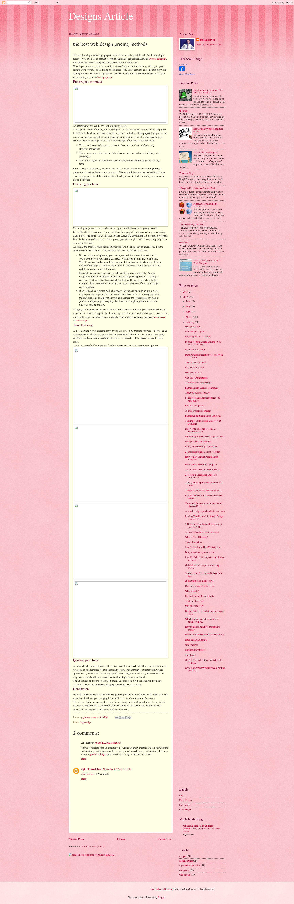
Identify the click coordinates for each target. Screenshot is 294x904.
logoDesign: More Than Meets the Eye (203, 547)
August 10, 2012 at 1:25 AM (108, 742)
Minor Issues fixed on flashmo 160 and (203, 469)
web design (184, 874)
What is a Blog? (186, 173)
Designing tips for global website (200, 552)
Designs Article (101, 15)
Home (121, 839)
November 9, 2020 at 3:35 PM (117, 769)
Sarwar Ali (183, 65)
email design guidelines (196, 639)
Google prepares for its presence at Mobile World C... (205, 669)
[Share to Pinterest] (129, 717)
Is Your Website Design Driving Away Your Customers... (203, 343)
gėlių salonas (87, 773)
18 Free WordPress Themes (198, 410)
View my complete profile (208, 44)
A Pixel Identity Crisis (195, 362)
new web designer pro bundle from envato (205, 511)
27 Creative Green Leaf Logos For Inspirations (201, 476)
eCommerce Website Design (198, 382)
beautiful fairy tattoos (195, 649)
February (190, 322)
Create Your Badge (187, 74)
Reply (84, 758)
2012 (185, 296)
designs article (186, 860)
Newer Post (76, 839)
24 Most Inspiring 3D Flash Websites (202, 451)
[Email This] (116, 717)
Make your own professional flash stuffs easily (203, 484)
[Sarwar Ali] (182, 70)
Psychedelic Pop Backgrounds (199, 596)
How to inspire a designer (205, 152)
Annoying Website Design (197, 392)
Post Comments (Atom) (93, 846)
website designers (157, 58)
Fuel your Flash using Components (201, 446)
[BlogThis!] (119, 717)
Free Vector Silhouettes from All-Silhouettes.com (201, 430)
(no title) (183, 110)
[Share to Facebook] (126, 717)
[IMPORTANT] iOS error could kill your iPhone (201, 830)
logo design (85, 722)
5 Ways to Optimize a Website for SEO (203, 490)
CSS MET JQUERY (194, 606)
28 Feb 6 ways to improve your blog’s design (202, 566)
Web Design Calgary (195, 331)
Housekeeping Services (192, 224)
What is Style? (192, 590)
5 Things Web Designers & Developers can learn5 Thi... (203, 525)
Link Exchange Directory (161, 888)
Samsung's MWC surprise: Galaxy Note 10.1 (203, 574)
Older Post (165, 839)
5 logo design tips (193, 542)
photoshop (184, 870)
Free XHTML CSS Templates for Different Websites (205, 558)
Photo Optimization (194, 367)
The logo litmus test (194, 600)
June (188, 301)
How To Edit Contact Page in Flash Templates (207, 262)
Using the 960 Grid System (198, 441)
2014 (185, 291)
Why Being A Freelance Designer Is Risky (205, 436)
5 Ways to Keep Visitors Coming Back (197, 188)
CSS (181, 795)
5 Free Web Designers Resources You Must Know (202, 399)
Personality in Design (195, 349)
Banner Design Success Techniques (201, 387)
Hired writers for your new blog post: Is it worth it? (208, 91)
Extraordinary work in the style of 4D (208, 130)
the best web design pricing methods (202, 531)
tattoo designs (191, 644)
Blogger (161, 897)
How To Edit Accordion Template (201, 464)
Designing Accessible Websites (199, 585)
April (189, 311)
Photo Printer (185, 800)
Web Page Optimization (196, 377)
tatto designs (185, 809)
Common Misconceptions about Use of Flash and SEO (203, 505)
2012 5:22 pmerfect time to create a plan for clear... (204, 661)
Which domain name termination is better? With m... (201, 620)
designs (182, 856)
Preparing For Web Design (197, 336)
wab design (190, 654)
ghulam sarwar (207, 39)
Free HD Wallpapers (194, 405)
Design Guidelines (193, 372)
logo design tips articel (190, 865)
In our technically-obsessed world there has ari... (203, 497)
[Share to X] (123, 717)
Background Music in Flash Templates (203, 415)
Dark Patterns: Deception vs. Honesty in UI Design (204, 356)
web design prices (103, 77)
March (189, 316)
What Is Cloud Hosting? (196, 537)
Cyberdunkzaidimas (91, 769)
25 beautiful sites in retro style (199, 580)
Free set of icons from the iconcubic (205, 205)
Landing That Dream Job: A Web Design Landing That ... (204, 518)
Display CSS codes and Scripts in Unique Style (204, 612)
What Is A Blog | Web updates (198, 825)
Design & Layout (193, 326)
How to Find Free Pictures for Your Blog (204, 634)
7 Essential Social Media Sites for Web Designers (203, 422)
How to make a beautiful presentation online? (202, 628)
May (188, 306)
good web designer (99, 754)
